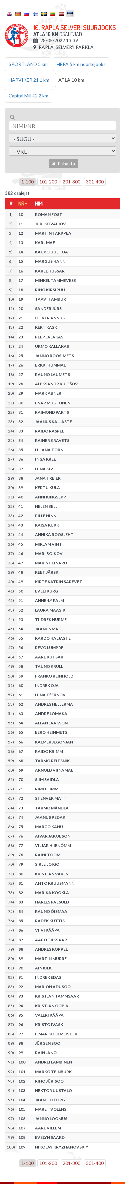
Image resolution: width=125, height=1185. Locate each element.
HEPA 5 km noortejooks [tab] (81, 64)
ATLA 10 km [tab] (71, 80)
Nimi (39, 203)
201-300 (71, 181)
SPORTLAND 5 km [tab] (28, 64)
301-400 (95, 181)
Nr (21, 203)
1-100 (27, 181)
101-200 (48, 181)
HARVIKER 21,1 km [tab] (29, 80)
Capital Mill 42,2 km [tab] (28, 95)
